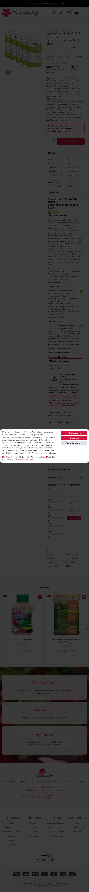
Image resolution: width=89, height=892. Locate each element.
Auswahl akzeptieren (74, 443)
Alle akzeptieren (74, 433)
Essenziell (10, 457)
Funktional (10, 460)
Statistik (22, 457)
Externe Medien (37, 457)
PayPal (52, 457)
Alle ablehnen (74, 438)
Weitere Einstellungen (25, 460)
